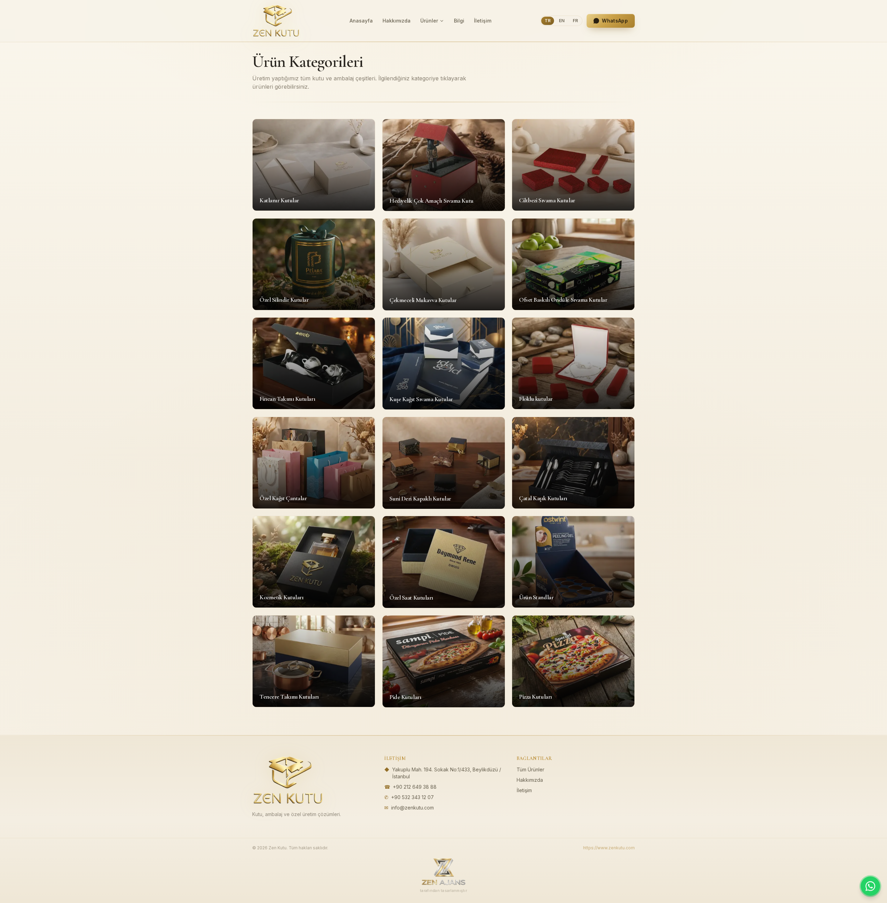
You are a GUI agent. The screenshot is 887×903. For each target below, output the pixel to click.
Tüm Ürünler (530, 769)
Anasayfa (361, 21)
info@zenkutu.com (412, 808)
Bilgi (459, 21)
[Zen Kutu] (276, 20)
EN (561, 20)
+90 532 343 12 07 (412, 797)
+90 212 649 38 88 (415, 787)
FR (575, 20)
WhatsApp (615, 21)
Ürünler (429, 21)
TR (548, 20)
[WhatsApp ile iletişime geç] (870, 886)
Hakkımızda (397, 21)
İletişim (482, 21)
